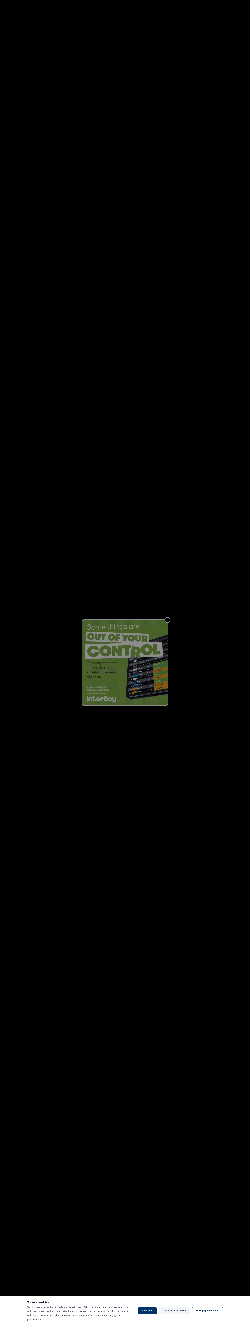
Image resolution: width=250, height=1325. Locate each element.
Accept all (147, 1310)
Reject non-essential (174, 1310)
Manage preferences (207, 1310)
